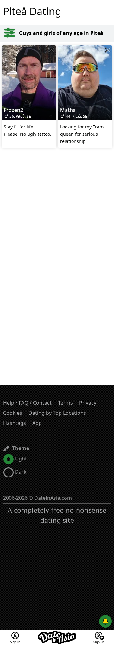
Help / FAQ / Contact (27, 402)
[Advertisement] (57, 215)
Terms (65, 402)
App (37, 423)
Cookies (12, 412)
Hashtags (14, 423)
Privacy (87, 402)
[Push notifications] (105, 621)
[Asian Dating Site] (57, 633)
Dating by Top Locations (57, 412)
